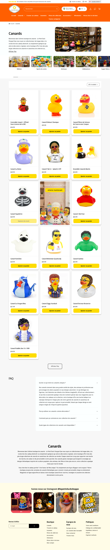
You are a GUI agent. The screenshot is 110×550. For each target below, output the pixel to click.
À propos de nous (71, 528)
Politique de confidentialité (93, 528)
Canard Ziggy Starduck (49, 304)
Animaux (64, 69)
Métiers (19, 69)
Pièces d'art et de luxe (53, 540)
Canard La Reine (15, 169)
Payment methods (91, 535)
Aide (86, 1)
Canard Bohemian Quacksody (51, 259)
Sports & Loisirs (42, 69)
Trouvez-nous (70, 535)
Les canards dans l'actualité (74, 530)
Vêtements (50, 538)
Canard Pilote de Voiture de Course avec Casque (81, 123)
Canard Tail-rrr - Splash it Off (51, 169)
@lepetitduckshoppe (68, 488)
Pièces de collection (52, 533)
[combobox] (41, 9)
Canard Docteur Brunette (81, 304)
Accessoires (67, 15)
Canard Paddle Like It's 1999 (19, 348)
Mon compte (50, 543)
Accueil (12, 23)
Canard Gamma (78, 259)
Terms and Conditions (92, 525)
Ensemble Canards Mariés (81, 169)
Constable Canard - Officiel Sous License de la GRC (19, 123)
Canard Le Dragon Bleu (18, 304)
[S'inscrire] (34, 526)
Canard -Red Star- (79, 214)
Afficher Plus (12, 51)
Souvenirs (49, 530)
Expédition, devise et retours (92, 531)
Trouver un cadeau (76, 1)
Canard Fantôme (15, 259)
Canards (20, 15)
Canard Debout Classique (50, 122)
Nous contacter (70, 533)
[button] (99, 9)
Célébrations (86, 69)
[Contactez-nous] (95, 9)
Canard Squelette (16, 214)
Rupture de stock (23, 221)
